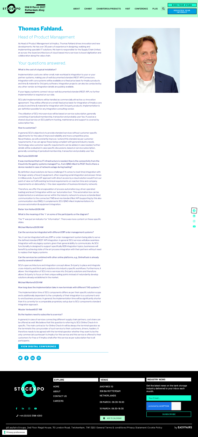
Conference (141, 8)
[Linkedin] (194, 216)
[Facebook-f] (26, 358)
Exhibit (88, 8)
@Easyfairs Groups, (16, 427)
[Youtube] (35, 408)
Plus (155, 8)
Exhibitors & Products (109, 8)
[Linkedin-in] (32, 358)
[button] (163, 8)
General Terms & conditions (111, 427)
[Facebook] (194, 210)
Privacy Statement (137, 427)
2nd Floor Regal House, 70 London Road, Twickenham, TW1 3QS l (61, 427)
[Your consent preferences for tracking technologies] (14, 432)
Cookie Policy (155, 427)
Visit (127, 8)
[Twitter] (20, 358)
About (76, 8)
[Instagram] (39, 358)
